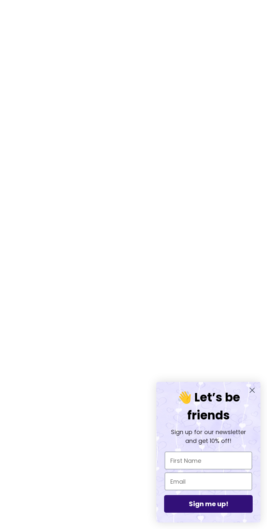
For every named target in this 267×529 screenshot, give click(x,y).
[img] (23, 453)
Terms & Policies (133, 454)
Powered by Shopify (133, 505)
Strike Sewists (131, 439)
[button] (231, 46)
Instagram (125, 431)
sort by (57, 46)
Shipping (124, 447)
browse (30, 46)
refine (83, 46)
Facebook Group (133, 423)
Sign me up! (208, 503)
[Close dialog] (252, 390)
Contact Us (127, 462)
